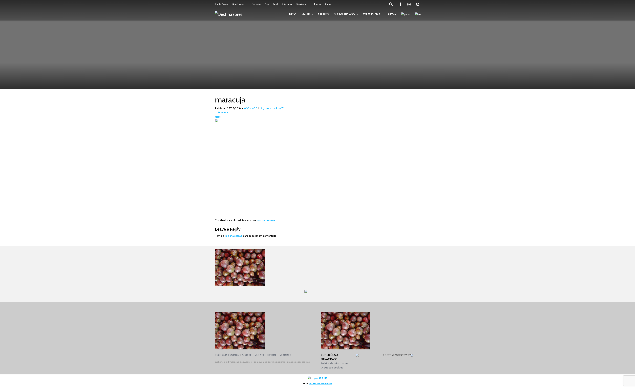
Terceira (256, 3)
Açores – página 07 (272, 108)
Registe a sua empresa (227, 354)
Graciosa (301, 3)
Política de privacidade (334, 363)
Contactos (285, 354)
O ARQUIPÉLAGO (345, 14)
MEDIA (392, 14)
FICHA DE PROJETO (320, 383)
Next (219, 116)
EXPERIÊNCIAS (372, 14)
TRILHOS (323, 14)
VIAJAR (306, 14)
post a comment (266, 220)
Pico (267, 3)
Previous (221, 112)
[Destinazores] (229, 14)
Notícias (271, 354)
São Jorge (287, 3)
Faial (275, 3)
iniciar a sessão (233, 235)
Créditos (246, 354)
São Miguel (238, 3)
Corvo (328, 3)
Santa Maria (221, 3)
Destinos (259, 354)
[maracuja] (281, 168)
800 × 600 (250, 108)
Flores (317, 3)
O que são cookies (332, 367)
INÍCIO (292, 14)
